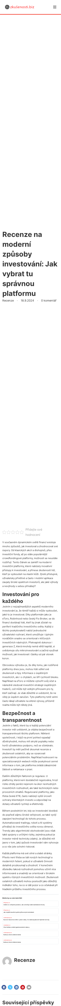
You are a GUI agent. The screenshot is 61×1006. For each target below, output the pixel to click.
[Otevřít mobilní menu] (54, 7)
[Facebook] (4, 987)
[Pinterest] (22, 987)
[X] (10, 987)
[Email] (29, 987)
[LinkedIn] (16, 987)
